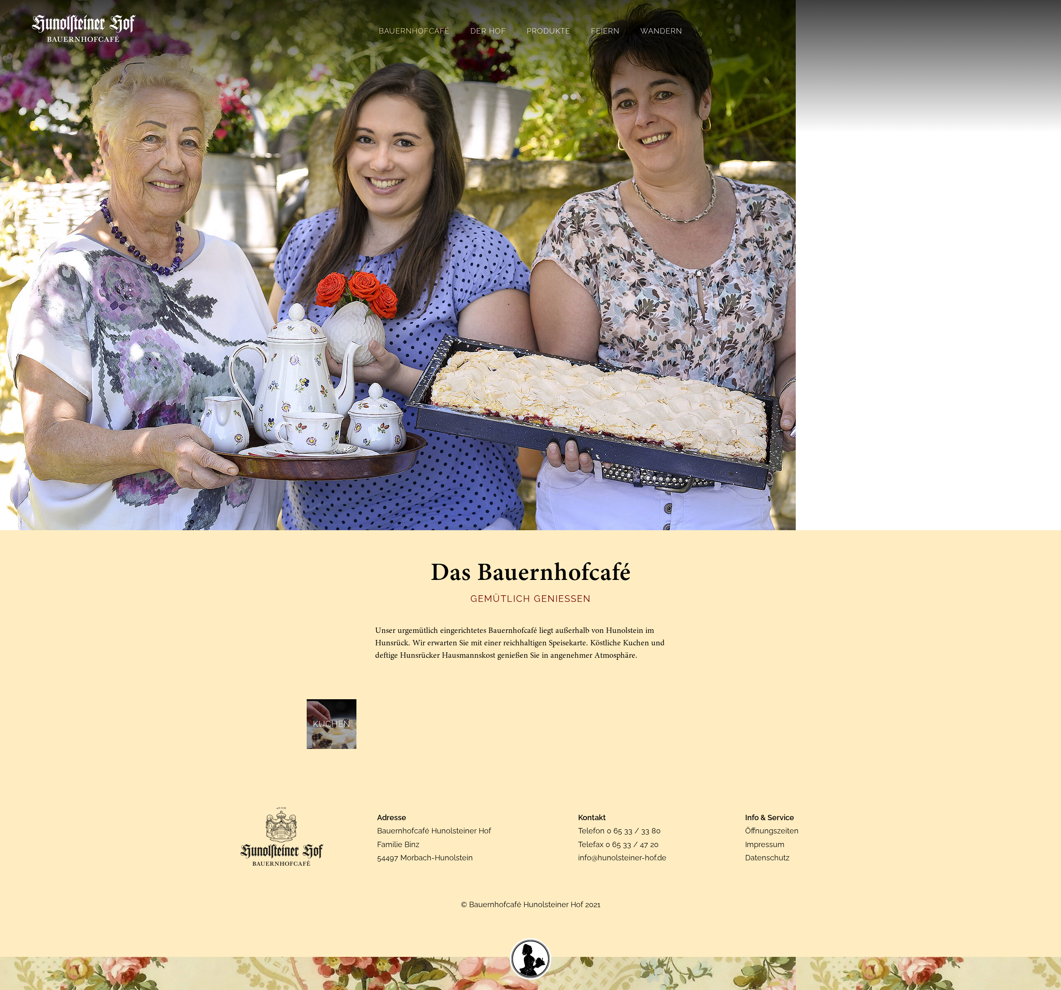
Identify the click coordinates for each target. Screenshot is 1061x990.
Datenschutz (767, 857)
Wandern (661, 31)
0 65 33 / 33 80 (634, 830)
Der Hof (488, 31)
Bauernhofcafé (414, 31)
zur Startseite (84, 28)
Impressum (765, 844)
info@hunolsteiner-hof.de (622, 857)
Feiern (605, 31)
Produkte (548, 31)
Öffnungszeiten (772, 830)
